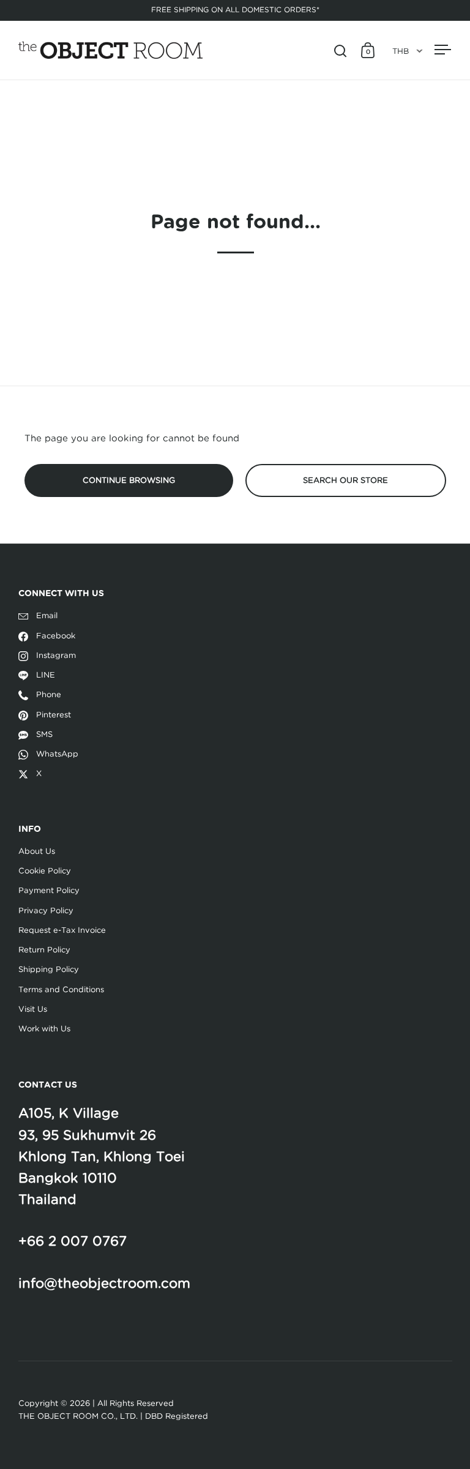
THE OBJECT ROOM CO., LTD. (78, 1417)
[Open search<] (340, 50)
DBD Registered (176, 1417)
